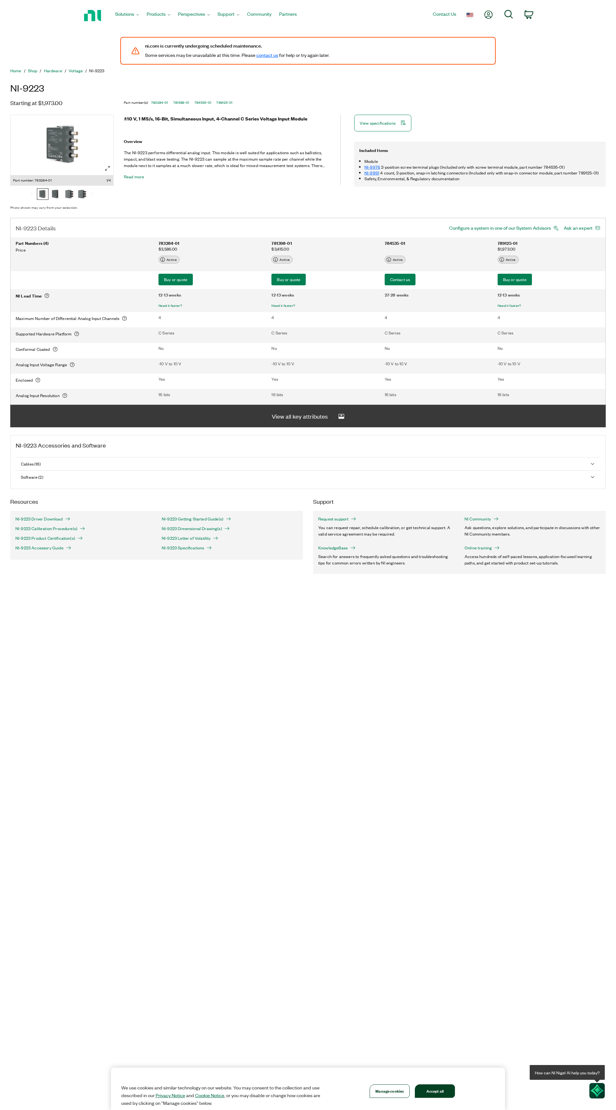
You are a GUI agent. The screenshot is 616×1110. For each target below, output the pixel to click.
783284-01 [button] (159, 102)
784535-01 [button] (202, 102)
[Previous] (31, 194)
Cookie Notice (209, 1095)
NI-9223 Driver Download (39, 519)
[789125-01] (81, 194)
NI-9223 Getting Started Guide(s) (192, 519)
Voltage (76, 71)
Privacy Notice (170, 1095)
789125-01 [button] (224, 102)
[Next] (92, 194)
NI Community (478, 519)
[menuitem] (127, 15)
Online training (478, 548)
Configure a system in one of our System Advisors (500, 228)
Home (15, 71)
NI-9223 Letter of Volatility (186, 538)
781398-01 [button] (181, 102)
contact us (267, 55)
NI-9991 (371, 173)
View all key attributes (300, 416)
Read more (134, 177)
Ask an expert (578, 228)
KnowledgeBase (333, 548)
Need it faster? (170, 305)
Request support (333, 519)
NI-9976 (372, 167)
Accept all (435, 1091)
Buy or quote (175, 279)
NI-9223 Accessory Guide (39, 548)
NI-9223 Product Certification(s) (45, 538)
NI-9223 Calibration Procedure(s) (46, 528)
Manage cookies (389, 1091)
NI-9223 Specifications (183, 548)
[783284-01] (42, 194)
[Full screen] (107, 168)
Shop (33, 71)
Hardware (53, 71)
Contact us (400, 279)
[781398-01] (55, 194)
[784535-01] (68, 194)
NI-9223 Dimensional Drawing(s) (192, 528)
